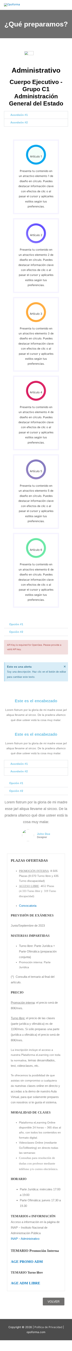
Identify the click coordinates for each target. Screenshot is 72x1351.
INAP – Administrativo (25, 1238)
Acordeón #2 (19, 122)
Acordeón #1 (19, 114)
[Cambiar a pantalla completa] (25, 1344)
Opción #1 (16, 624)
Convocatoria (27, 905)
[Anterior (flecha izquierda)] (8, 1349)
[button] (36, 115)
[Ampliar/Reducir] (8, 1344)
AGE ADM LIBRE (25, 1283)
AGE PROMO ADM (27, 1262)
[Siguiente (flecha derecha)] (25, 1349)
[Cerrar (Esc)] (58, 1344)
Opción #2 (16, 631)
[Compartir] (42, 1344)
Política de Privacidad (48, 1327)
